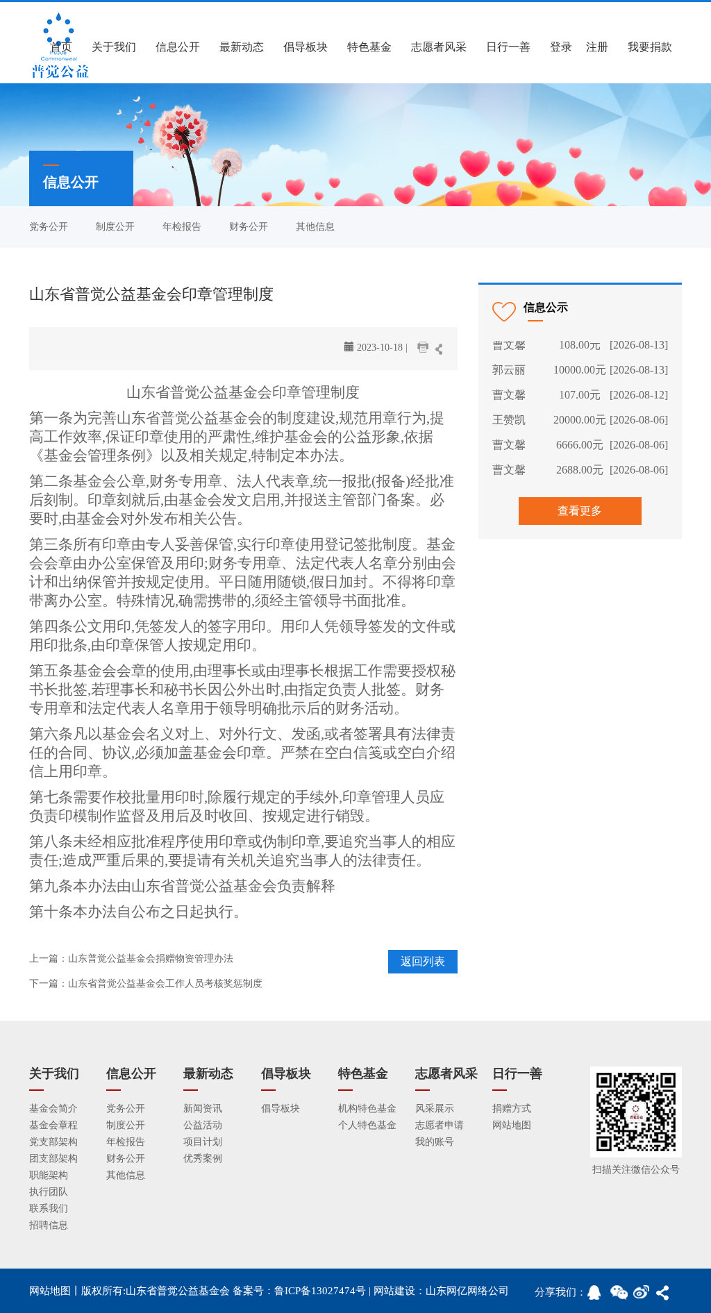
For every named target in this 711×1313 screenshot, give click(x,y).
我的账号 (434, 1142)
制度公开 (115, 226)
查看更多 (580, 511)
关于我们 (114, 47)
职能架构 (48, 1175)
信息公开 (178, 47)
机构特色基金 (367, 1108)
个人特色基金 (367, 1125)
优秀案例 (202, 1158)
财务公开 (248, 226)
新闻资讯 (202, 1108)
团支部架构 (53, 1158)
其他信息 (315, 226)
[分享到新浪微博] (644, 1296)
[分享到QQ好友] (598, 1296)
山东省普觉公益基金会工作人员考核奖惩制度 (165, 983)
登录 (561, 47)
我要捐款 (650, 47)
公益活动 (202, 1125)
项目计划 (202, 1142)
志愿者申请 (439, 1125)
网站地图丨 (55, 1290)
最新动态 (241, 47)
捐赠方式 (511, 1108)
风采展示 (434, 1108)
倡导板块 (305, 47)
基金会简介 (53, 1108)
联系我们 (48, 1208)
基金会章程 (53, 1125)
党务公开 (48, 226)
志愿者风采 (439, 47)
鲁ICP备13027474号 (320, 1290)
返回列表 (423, 961)
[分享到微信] (621, 1296)
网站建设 (394, 1290)
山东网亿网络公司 (467, 1290)
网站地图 (511, 1125)
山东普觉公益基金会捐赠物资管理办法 (150, 958)
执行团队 (48, 1192)
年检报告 (181, 226)
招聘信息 (48, 1225)
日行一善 (508, 47)
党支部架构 (53, 1142)
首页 (61, 47)
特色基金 (369, 47)
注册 (597, 47)
